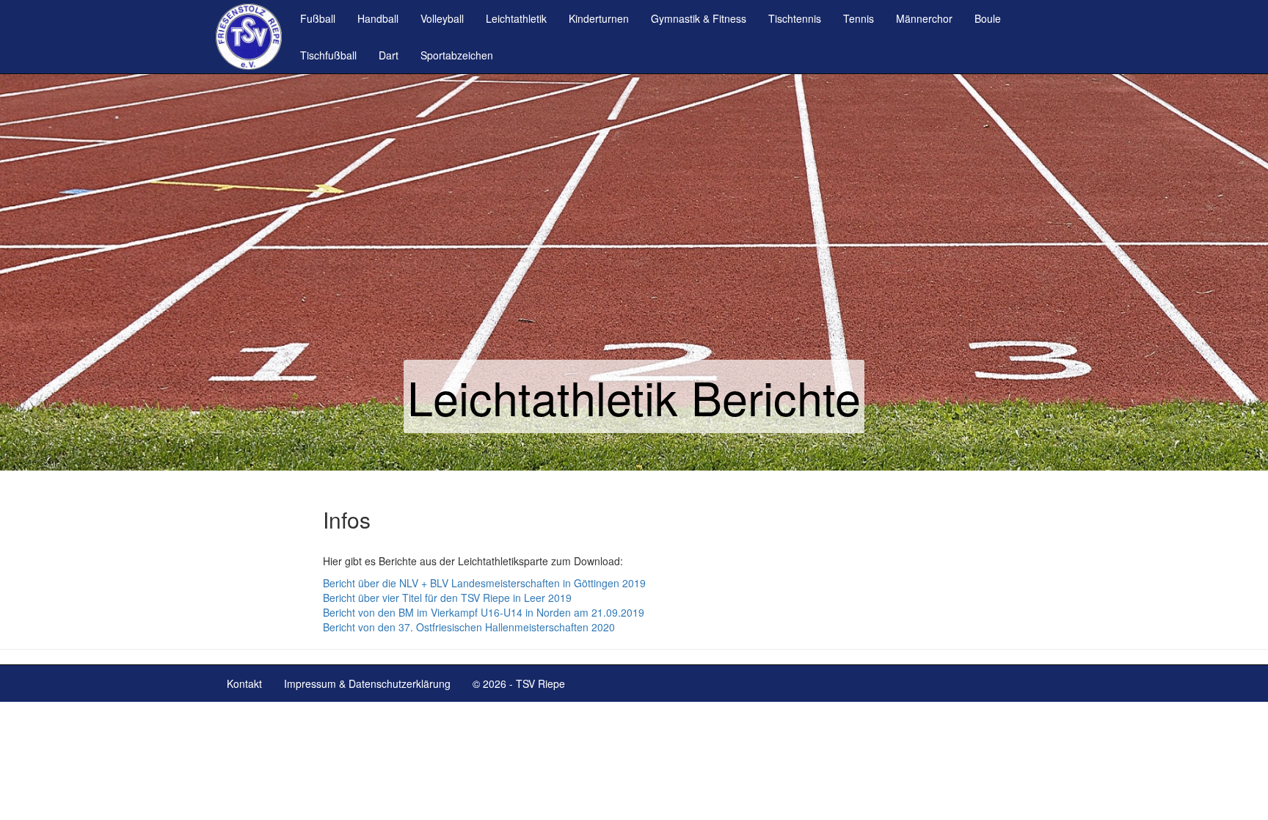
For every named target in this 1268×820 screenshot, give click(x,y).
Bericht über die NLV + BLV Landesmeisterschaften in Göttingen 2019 (484, 583)
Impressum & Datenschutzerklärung (367, 683)
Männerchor (924, 18)
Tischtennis (794, 18)
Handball (377, 18)
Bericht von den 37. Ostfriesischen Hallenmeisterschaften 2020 (469, 627)
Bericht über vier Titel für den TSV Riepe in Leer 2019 (447, 597)
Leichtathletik (516, 18)
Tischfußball (328, 55)
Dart (388, 55)
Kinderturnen (599, 18)
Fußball (317, 18)
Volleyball (442, 18)
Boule (987, 18)
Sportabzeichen (456, 55)
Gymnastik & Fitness (698, 18)
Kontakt (244, 683)
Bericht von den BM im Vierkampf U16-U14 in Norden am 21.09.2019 (483, 612)
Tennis (858, 18)
